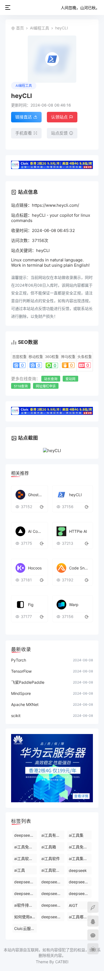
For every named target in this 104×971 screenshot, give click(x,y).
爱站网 (70, 379)
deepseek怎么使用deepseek (52, 881)
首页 (20, 28)
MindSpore (21, 693)
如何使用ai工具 (25, 916)
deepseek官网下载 (25, 893)
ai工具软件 (50, 858)
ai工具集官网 (80, 858)
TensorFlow (21, 671)
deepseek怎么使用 (52, 893)
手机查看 (23, 133)
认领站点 (59, 117)
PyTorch (18, 660)
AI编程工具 (39, 28)
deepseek (78, 870)
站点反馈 (59, 133)
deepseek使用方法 (25, 881)
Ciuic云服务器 (25, 928)
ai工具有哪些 (52, 835)
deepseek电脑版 (80, 893)
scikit (16, 715)
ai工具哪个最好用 (80, 916)
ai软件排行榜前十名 (25, 905)
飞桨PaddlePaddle (27, 682)
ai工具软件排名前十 (52, 870)
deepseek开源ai (80, 881)
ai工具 (19, 870)
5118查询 (21, 386)
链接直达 (23, 117)
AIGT (73, 905)
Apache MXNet (25, 704)
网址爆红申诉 (46, 386)
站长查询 (50, 379)
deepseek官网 (52, 916)
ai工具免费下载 (80, 846)
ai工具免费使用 (25, 846)
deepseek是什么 (52, 905)
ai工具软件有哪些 (25, 858)
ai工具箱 (48, 846)
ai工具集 (76, 835)
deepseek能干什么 (25, 835)
